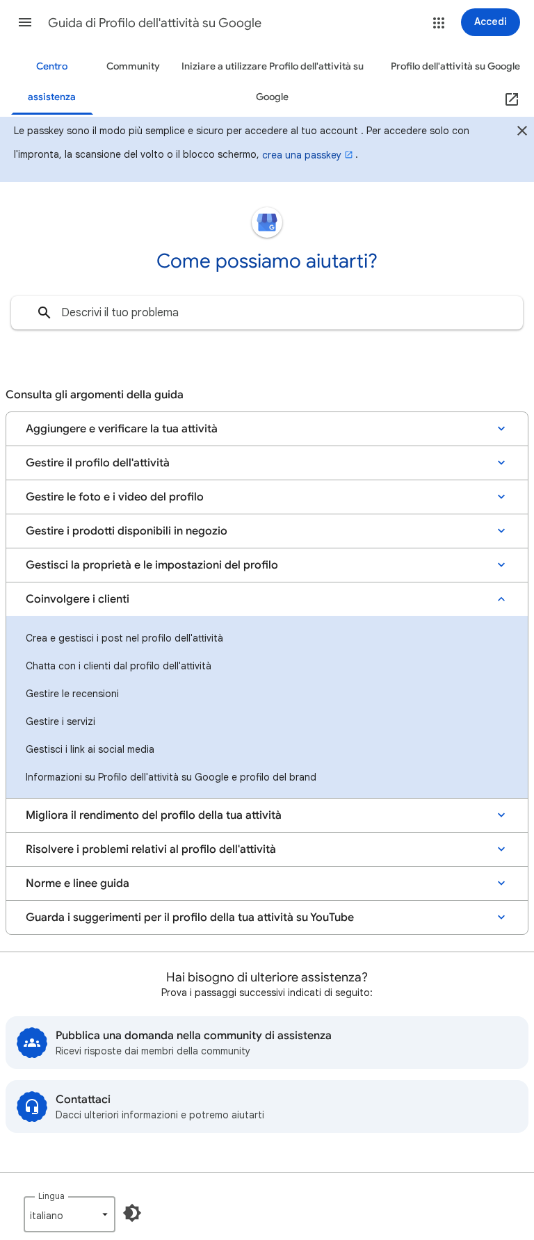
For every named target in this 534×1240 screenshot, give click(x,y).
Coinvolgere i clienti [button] (77, 599)
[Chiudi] (522, 132)
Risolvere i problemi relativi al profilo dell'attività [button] (151, 849)
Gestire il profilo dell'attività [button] (98, 463)
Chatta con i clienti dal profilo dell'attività (118, 666)
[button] (25, 22)
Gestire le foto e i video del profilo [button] (115, 497)
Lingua (51, 1196)
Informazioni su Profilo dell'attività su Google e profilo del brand (171, 777)
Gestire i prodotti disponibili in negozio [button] (126, 531)
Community (133, 66)
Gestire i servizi (60, 721)
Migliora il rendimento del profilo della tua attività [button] (154, 815)
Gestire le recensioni (72, 693)
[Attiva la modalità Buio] (132, 1213)
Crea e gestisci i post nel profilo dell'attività (124, 638)
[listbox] (69, 1214)
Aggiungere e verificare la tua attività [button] (122, 429)
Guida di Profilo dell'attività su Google (154, 23)
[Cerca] (44, 312)
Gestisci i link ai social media (90, 749)
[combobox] (267, 312)
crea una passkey (301, 155)
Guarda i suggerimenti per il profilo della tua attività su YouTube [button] (190, 917)
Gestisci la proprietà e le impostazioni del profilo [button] (152, 565)
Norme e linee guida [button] (77, 883)
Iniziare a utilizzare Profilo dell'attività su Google (272, 81)
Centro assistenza (52, 81)
